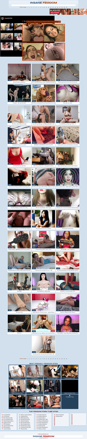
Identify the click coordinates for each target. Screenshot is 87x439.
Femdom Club (41, 425)
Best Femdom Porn (25, 422)
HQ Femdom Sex (25, 417)
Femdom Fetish (7, 422)
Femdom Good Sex (25, 419)
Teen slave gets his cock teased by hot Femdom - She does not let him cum (43, 355)
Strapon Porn (24, 428)
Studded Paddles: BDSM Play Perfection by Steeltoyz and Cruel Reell (19, 250)
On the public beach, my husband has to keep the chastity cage (68, 145)
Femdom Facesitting (26, 425)
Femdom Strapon (42, 414)
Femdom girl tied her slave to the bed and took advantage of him (67, 83)
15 (55, 7)
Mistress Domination (43, 421)
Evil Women (6, 416)
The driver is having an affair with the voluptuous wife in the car (43, 187)
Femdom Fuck (24, 416)
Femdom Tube (59, 416)
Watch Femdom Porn (8, 421)
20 (66, 7)
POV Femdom (6, 424)
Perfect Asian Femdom (26, 414)
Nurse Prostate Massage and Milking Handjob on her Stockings (43, 125)
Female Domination (43, 422)
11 (46, 7)
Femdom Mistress (42, 416)
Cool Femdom (6, 414)
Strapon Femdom (60, 414)
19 (64, 7)
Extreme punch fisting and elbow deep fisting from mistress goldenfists (19, 187)
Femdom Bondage (42, 424)
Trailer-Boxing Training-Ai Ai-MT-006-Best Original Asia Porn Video (19, 229)
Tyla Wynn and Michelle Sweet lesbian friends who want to (43, 104)
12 (48, 7)
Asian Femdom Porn (8, 425)
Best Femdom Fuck (25, 424)
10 (44, 7)
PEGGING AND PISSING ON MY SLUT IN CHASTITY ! (43, 145)
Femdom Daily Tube (43, 419)
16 (57, 7)
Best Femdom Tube (8, 417)
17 (59, 7)
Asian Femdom (7, 428)
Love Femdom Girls (8, 419)
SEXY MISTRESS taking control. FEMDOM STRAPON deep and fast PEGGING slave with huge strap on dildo (43, 83)
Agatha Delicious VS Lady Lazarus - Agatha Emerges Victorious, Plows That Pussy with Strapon (43, 313)
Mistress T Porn (42, 428)
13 (50, 7)
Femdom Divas (41, 417)
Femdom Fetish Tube (26, 427)
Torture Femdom (25, 421)
